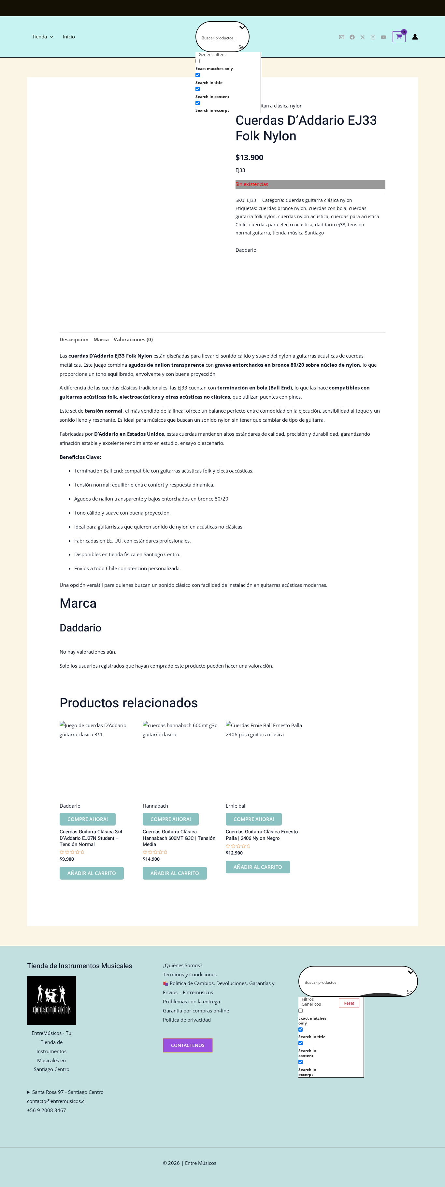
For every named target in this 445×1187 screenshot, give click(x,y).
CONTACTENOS (188, 1045)
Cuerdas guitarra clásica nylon (269, 105)
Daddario (246, 250)
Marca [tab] (101, 339)
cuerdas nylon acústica (303, 216)
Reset (349, 1003)
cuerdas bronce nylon (282, 208)
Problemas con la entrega (191, 1001)
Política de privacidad (187, 1019)
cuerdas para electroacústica (280, 225)
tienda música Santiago (298, 233)
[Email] (341, 37)
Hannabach (155, 805)
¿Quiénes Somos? (182, 965)
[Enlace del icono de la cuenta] (415, 37)
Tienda (39, 36)
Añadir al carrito (91, 873)
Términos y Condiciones (190, 974)
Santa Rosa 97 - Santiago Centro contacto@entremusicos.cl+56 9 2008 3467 (65, 1101)
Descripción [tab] (74, 339)
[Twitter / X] (362, 37)
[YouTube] (383, 37)
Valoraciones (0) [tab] (133, 339)
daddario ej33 (330, 225)
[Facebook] (352, 37)
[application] (50, 37)
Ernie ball (236, 805)
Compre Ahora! (87, 819)
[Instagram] (373, 37)
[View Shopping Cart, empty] (399, 37)
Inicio (69, 36)
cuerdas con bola (327, 208)
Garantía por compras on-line (196, 1010)
